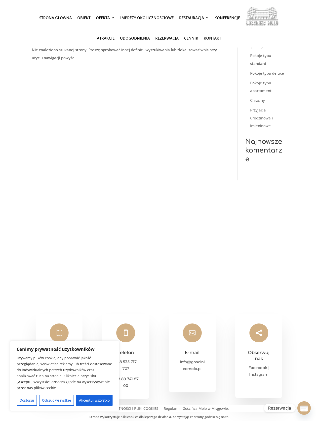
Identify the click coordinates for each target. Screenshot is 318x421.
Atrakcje (106, 38)
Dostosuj (27, 400)
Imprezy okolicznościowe (147, 17)
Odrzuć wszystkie (56, 400)
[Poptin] (304, 408)
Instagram (259, 374)
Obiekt (83, 17)
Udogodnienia (135, 38)
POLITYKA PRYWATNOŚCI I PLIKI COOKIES (123, 409)
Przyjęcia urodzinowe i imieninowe (261, 117)
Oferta (103, 17)
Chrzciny (257, 100)
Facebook (257, 367)
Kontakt (212, 38)
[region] (64, 376)
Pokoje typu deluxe (267, 73)
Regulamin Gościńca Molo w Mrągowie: (196, 409)
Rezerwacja (167, 38)
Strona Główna (55, 17)
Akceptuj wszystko (94, 400)
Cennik (191, 38)
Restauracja (191, 17)
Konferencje (227, 17)
